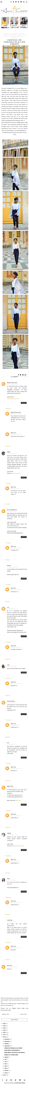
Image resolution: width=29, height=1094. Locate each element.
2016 (4, 1037)
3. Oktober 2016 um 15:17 (12, 666)
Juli (5, 1059)
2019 (4, 1030)
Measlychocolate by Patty (13, 398)
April (6, 1066)
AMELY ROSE (18, 800)
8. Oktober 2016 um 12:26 (16, 647)
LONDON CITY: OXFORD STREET (11, 1055)
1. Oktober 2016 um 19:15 (12, 453)
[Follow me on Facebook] (11, 2)
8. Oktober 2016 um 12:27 (16, 683)
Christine (9, 920)
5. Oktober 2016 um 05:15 (12, 880)
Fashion (22, 33)
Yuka (8, 878)
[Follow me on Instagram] (16, 2)
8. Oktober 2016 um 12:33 (16, 902)
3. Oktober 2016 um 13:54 (12, 608)
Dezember (7, 1039)
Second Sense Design (20, 1083)
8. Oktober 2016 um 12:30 (16, 815)
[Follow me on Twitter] (13, 2)
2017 (4, 1034)
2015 (4, 1075)
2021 (4, 1028)
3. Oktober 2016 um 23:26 (12, 702)
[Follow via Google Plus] (24, 2)
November (7, 1041)
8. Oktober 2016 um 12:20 (16, 434)
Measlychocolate (12, 382)
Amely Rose (10, 786)
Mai (6, 1063)
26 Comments (14, 37)
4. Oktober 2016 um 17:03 (12, 834)
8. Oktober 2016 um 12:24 (16, 589)
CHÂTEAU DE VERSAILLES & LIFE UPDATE (13, 1048)
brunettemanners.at (16, 473)
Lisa (8, 665)
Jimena (9, 833)
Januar (6, 1072)
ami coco (13, 433)
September (7, 1046)
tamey (8, 452)
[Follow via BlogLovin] (21, 2)
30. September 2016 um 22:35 (13, 384)
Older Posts (23, 1014)
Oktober (7, 1043)
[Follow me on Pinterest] (18, 2)
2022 (4, 1025)
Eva (8, 742)
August (6, 1057)
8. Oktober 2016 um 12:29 (16, 768)
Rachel (9, 565)
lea (8, 607)
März (6, 1068)
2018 (4, 1032)
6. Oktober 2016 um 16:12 (12, 921)
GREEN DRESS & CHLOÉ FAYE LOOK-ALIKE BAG (14, 1052)
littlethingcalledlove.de (18, 845)
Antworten (23, 402)
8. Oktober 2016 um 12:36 (16, 947)
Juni (6, 1061)
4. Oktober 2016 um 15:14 (12, 744)
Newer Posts (5, 1014)
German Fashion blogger (16, 36)
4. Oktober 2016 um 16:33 (12, 787)
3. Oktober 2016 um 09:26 (12, 567)
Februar (6, 1070)
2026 (4, 1023)
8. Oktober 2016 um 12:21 (16, 488)
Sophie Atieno (11, 701)
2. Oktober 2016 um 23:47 (12, 511)
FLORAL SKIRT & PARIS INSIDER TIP (12, 1050)
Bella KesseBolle (12, 509)
